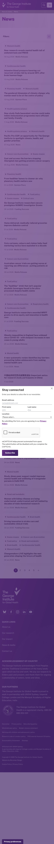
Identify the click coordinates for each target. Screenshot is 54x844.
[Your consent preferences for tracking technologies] (12, 841)
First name (6, 407)
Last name (32, 407)
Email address (8, 400)
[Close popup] (51, 388)
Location (5, 414)
